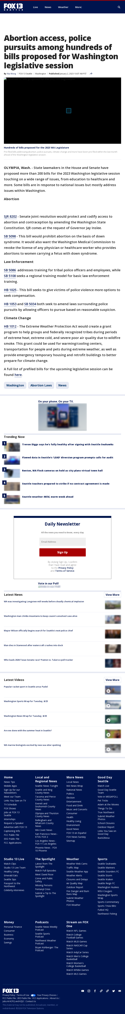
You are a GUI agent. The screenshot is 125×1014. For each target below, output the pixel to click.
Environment (73, 825)
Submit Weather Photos (106, 818)
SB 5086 (10, 270)
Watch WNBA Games (77, 969)
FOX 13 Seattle (25, 73)
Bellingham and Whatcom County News (44, 823)
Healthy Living (73, 821)
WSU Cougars (105, 891)
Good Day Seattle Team (107, 791)
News (62, 385)
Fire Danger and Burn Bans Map (77, 893)
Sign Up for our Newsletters (12, 791)
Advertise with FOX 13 (15, 827)
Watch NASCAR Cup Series (76, 947)
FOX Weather (73, 904)
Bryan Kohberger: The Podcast (46, 949)
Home (8, 777)
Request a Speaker (14, 823)
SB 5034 (30, 304)
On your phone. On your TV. (55, 401)
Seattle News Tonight (46, 785)
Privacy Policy (66, 567)
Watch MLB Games (76, 941)
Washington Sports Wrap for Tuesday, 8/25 (26, 701)
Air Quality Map (74, 883)
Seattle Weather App (77, 871)
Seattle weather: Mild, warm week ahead (47, 496)
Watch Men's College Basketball (77, 958)
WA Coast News (43, 830)
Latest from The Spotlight (43, 865)
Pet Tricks (103, 800)
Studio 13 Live (14, 859)
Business (8, 934)
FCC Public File (11, 834)
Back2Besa (104, 837)
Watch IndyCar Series (77, 952)
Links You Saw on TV (15, 800)
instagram (88, 991)
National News (74, 789)
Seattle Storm (105, 875)
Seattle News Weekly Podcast (46, 928)
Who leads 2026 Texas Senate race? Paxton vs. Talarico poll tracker (38, 659)
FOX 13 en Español (76, 832)
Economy (9, 938)
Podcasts (42, 922)
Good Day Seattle (105, 779)
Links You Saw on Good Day (107, 832)
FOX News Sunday (76, 836)
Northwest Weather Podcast (45, 942)
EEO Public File (11, 838)
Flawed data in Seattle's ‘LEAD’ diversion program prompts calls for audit (67, 457)
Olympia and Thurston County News (47, 815)
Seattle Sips (10, 879)
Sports (102, 859)
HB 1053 (10, 304)
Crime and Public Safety (44, 880)
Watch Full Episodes (45, 870)
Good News (72, 829)
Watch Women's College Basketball (76, 965)
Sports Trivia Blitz (107, 905)
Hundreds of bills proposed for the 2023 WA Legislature (36, 147)
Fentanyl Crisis (42, 889)
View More (112, 595)
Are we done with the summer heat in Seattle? (28, 730)
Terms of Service (64, 570)
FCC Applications (12, 842)
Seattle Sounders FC (108, 871)
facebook (95, 991)
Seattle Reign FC (106, 883)
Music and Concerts (76, 809)
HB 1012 (10, 326)
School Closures (106, 823)
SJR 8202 (10, 216)
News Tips (9, 781)
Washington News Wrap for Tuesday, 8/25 (25, 715)
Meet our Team (12, 796)
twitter (113, 991)
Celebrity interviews (14, 890)
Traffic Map (72, 867)
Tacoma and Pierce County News (45, 798)
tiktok (101, 991)
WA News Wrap (74, 785)
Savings (8, 942)
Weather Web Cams (76, 863)
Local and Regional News (46, 779)
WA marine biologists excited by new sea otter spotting (32, 745)
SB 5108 (10, 276)
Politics (70, 793)
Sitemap (70, 840)
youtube (82, 991)
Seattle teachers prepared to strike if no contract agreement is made (65, 483)
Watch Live (103, 785)
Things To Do (105, 808)
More (78, 7)
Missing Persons (43, 885)
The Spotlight (45, 859)
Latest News (13, 595)
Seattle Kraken (105, 879)
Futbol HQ (103, 909)
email (119, 991)
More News (74, 777)
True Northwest (106, 812)
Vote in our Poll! (48, 583)
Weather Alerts (74, 875)
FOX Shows (10, 808)
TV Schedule (10, 804)
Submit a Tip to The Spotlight (45, 895)
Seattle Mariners (106, 867)
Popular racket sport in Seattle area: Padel (26, 686)
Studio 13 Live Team (15, 867)
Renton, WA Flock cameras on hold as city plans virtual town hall (62, 470)
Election (70, 797)
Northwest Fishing (107, 913)
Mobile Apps (10, 785)
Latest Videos (14, 680)
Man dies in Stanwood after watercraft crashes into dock (33, 645)
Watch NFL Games (76, 930)
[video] (113, 690)
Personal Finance (13, 926)
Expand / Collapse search (119, 7)
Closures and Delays (77, 879)
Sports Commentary (108, 901)
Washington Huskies (108, 887)
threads (107, 991)
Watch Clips (10, 863)
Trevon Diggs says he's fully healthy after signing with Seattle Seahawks (67, 444)
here (18, 375)
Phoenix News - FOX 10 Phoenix (46, 849)
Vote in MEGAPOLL (108, 796)
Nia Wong (11, 73)
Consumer (71, 813)
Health (69, 817)
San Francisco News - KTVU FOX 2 (46, 835)
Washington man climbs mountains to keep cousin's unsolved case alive (40, 616)
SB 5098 (10, 236)
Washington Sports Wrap (108, 896)
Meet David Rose (44, 874)
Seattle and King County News (43, 791)
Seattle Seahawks (107, 863)
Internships (9, 819)
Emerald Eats (11, 875)
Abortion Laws (41, 385)
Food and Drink (74, 805)
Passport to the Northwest (12, 885)
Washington (40, 73)
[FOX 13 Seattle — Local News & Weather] (14, 7)
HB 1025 (10, 290)
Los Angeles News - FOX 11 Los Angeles (45, 842)
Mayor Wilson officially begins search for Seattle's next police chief (38, 630)
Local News (72, 781)
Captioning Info (12, 830)
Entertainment (73, 801)
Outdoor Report (106, 827)
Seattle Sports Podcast (42, 935)
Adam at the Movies (108, 804)
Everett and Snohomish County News (45, 806)
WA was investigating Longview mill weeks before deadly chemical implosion (44, 601)
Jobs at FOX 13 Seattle (12, 814)
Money (9, 922)
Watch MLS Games (76, 973)
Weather (72, 859)
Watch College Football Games (74, 936)
